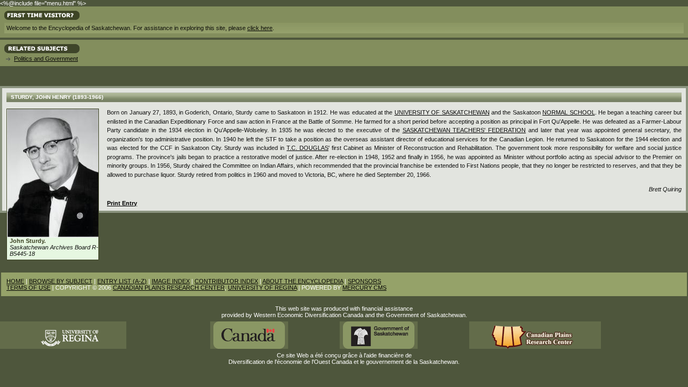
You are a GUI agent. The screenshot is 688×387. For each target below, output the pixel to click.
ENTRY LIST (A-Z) (122, 281)
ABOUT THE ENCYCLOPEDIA (302, 281)
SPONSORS (364, 281)
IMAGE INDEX (171, 281)
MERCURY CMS (364, 287)
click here (260, 28)
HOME (15, 281)
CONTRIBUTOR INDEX (226, 281)
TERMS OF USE (28, 287)
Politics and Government (46, 58)
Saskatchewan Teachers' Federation (464, 130)
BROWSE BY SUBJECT (60, 281)
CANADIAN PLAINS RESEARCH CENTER (169, 287)
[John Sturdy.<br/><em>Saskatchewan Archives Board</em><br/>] (52, 235)
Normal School (568, 112)
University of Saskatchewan (442, 112)
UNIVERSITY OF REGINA (262, 287)
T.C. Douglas (307, 148)
